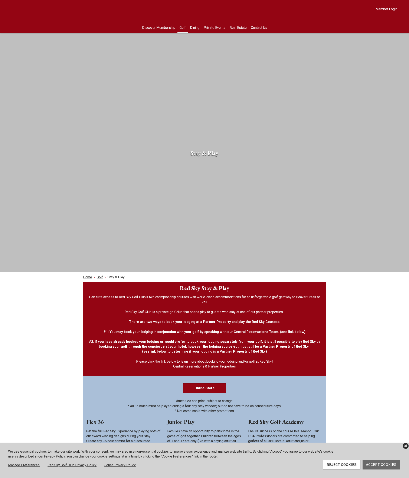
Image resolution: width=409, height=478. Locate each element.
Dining (194, 28)
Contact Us (259, 28)
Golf (183, 28)
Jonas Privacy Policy (120, 465)
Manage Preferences (24, 465)
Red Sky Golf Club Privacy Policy (72, 465)
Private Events (214, 28)
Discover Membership (158, 28)
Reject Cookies (342, 465)
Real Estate (238, 28)
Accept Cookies (381, 465)
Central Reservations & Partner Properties (204, 366)
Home (87, 277)
